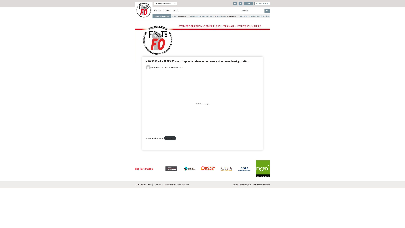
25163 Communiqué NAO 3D (154, 138)
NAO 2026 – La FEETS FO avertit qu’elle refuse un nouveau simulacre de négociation (257, 16)
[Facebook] (235, 3)
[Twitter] (240, 3)
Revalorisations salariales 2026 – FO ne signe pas (195, 16)
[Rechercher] (267, 11)
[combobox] (253, 11)
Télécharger (170, 138)
